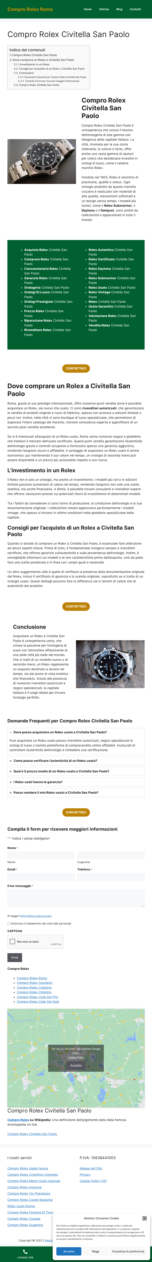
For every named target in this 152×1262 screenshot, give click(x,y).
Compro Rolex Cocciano (34, 983)
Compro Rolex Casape (23, 1219)
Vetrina (104, 9)
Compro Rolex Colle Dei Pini (37, 997)
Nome (11, 862)
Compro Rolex (18, 1120)
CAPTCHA (14, 931)
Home (88, 9)
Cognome (83, 862)
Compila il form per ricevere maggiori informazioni (52, 81)
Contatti (135, 9)
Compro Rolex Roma (30, 9)
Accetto (76, 1065)
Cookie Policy (76, 1057)
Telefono (84, 869)
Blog (119, 9)
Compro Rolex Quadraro (25, 1225)
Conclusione (26, 72)
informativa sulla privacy (36, 916)
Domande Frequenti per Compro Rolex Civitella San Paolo (55, 77)
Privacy (85, 1175)
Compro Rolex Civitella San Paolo (34, 55)
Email (12, 869)
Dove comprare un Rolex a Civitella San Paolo (43, 60)
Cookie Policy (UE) (93, 1181)
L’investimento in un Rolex (33, 64)
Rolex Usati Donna (21, 1206)
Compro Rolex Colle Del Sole (38, 1001)
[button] (144, 1218)
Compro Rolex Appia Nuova (27, 1168)
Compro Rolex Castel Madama (30, 1200)
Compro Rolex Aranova (24, 1187)
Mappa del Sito (91, 1168)
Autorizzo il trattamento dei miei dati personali (41, 923)
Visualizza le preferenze (128, 1251)
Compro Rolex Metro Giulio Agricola (33, 1181)
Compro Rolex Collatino (34, 992)
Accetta (68, 1251)
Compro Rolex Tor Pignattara (28, 1193)
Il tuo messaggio (20, 886)
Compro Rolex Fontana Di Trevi (30, 1212)
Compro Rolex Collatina (34, 987)
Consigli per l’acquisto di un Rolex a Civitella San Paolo (52, 68)
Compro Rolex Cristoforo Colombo (32, 1175)
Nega (95, 1251)
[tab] (76, 741)
